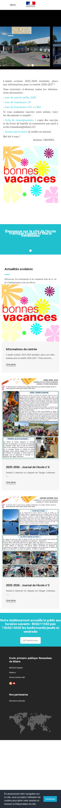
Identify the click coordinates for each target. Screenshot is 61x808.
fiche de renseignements (19, 120)
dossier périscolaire (16, 131)
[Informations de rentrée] (30, 313)
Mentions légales (16, 668)
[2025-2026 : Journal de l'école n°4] (30, 418)
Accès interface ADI (17, 677)
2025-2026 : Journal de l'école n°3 (27, 585)
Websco (12, 673)
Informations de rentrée (21, 349)
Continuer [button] (50, 799)
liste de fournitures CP (18, 102)
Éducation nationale (17, 701)
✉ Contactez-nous (30, 640)
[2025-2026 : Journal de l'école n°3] (30, 536)
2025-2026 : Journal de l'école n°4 (27, 467)
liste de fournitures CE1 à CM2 (23, 107)
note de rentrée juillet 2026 (20, 97)
